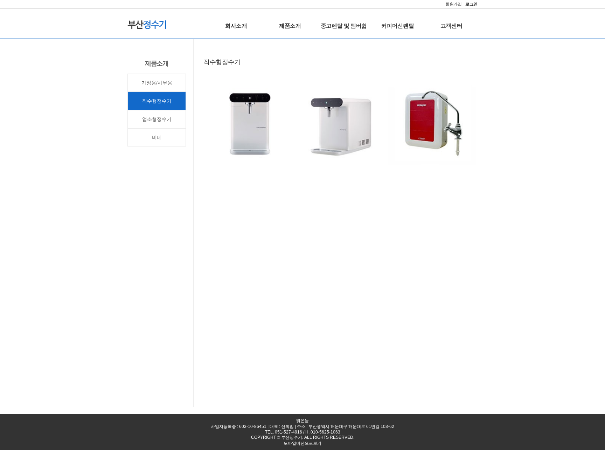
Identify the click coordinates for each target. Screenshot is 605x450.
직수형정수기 (157, 101)
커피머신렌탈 (397, 26)
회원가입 (453, 4)
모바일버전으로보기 (302, 443)
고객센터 (451, 26)
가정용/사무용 (156, 83)
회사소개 (236, 26)
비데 (157, 137)
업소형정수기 (157, 119)
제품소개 (290, 26)
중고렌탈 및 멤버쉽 (344, 26)
